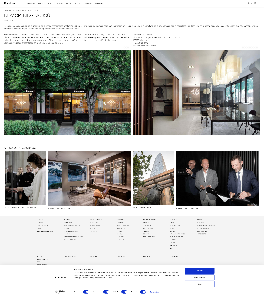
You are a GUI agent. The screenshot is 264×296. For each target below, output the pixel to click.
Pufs (171, 248)
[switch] (106, 292)
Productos (31, 3)
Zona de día (94, 222)
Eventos (21, 10)
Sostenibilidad (42, 265)
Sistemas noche (149, 220)
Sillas (172, 228)
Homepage (7, 10)
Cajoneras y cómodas (177, 237)
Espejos (172, 243)
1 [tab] (124, 47)
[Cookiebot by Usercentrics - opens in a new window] (60, 292)
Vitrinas (119, 231)
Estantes (173, 240)
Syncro (66, 228)
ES (255, 3)
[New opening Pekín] (153, 180)
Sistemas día (121, 220)
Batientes (40, 228)
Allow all (200, 271)
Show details (154, 292)
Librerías (120, 222)
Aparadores (120, 228)
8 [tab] (255, 47)
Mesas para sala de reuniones (206, 225)
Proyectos (58, 3)
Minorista (93, 231)
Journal (14, 10)
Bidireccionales (42, 225)
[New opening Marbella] (89, 180)
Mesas (172, 222)
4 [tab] (248, 47)
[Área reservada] (252, 3)
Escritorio (146, 234)
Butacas (172, 231)
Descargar (99, 3)
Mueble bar (120, 237)
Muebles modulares (123, 225)
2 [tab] (126, 47)
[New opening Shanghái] (217, 180)
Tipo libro (67, 234)
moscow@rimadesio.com (144, 45)
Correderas (68, 222)
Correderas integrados (45, 231)
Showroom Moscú (142, 34)
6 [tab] (251, 47)
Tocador (146, 231)
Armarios (146, 222)
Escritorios (200, 222)
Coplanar (40, 222)
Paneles (67, 220)
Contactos (87, 3)
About (77, 3)
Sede (38, 262)
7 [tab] (253, 47)
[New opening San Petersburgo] (25, 180)
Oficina (92, 228)
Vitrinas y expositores (177, 234)
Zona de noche (95, 225)
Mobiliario (174, 220)
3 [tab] (246, 47)
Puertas (40, 220)
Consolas (120, 234)
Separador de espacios (71, 231)
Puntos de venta (44, 3)
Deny (200, 284)
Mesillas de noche (149, 237)
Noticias (69, 3)
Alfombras (173, 245)
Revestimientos (96, 220)
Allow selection (199, 277)
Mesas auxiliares (175, 225)
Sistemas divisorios (203, 228)
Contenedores (148, 228)
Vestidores (147, 225)
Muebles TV (120, 240)
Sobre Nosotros (42, 259)
